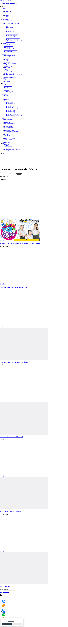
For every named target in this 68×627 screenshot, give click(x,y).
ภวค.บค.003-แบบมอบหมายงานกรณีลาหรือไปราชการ (8, 173)
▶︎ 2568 (7, 70)
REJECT (17, 623)
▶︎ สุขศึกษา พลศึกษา (8, 64)
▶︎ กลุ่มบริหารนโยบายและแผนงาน (10, 50)
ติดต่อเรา (4, 78)
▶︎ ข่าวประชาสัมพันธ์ (8, 11)
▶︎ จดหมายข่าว (7, 88)
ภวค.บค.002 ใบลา (5, 586)
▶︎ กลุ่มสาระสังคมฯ (9, 32)
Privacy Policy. (11, 621)
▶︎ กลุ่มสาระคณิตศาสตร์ (10, 28)
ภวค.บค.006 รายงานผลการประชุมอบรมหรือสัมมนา (14, 362)
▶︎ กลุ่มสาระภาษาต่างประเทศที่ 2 (12, 39)
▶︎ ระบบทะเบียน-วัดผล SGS (9, 73)
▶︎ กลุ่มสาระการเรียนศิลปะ (11, 36)
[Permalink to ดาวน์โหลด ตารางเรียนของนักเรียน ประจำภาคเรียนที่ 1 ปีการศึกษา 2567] (20, 241)
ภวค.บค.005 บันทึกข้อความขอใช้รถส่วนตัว (11, 437)
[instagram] (5, 592)
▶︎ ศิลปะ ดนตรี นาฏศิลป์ (8, 66)
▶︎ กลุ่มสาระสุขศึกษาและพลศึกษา (12, 35)
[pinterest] (9, 592)
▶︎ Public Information (7, 69)
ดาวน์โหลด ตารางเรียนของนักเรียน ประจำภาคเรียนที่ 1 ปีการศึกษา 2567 (20, 244)
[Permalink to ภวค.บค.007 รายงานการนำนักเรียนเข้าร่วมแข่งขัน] (2, 284)
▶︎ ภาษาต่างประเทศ (8, 62)
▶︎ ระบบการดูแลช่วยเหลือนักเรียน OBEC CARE (13, 74)
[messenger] (4, 592)
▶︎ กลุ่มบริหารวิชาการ (8, 44)
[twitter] (3, 592)
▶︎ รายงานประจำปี (9, 16)
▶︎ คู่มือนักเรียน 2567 (10, 92)
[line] (2, 592)
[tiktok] (8, 592)
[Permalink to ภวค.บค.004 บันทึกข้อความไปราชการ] (24, 509)
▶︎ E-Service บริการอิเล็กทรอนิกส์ (10, 77)
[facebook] (0, 592)
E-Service (4, 68)
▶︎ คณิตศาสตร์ (7, 58)
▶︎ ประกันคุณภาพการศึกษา (9, 52)
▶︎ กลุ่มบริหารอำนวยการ (8, 46)
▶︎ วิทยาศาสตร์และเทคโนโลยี (9, 55)
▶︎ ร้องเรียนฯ (6, 79)
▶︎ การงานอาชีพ (7, 67)
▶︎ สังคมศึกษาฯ (7, 60)
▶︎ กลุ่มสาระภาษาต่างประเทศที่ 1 (12, 34)
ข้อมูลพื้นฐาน (5, 19)
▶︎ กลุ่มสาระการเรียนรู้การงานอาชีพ (13, 38)
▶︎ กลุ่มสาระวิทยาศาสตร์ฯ (11, 30)
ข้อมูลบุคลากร (7, 26)
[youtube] (7, 592)
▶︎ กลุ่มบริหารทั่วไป (7, 47)
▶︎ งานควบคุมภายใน (8, 51)
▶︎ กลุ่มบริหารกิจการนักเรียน (9, 48)
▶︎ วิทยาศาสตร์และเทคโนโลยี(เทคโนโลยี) (14, 40)
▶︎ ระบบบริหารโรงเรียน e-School (10, 71)
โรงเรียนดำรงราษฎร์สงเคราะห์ (8, 3)
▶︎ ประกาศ (6, 12)
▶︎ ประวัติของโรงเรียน (8, 20)
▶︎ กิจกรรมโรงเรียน (7, 84)
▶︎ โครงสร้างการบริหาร (8, 96)
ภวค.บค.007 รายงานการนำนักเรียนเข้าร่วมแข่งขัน (13, 287)
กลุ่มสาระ (4, 54)
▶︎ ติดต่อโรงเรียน (7, 81)
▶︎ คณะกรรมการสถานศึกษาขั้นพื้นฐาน (11, 23)
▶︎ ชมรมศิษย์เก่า (7, 24)
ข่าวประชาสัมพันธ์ (3, 218)
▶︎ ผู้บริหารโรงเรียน (9, 27)
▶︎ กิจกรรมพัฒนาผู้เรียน (10, 42)
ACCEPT (7, 623)
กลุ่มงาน (4, 43)
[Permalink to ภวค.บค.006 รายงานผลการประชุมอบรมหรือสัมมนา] (24, 359)
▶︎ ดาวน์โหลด (6, 15)
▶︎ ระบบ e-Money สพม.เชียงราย (10, 75)
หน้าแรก (4, 8)
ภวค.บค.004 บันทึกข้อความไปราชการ (10, 512)
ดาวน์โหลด (19, 173)
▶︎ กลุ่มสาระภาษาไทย (10, 31)
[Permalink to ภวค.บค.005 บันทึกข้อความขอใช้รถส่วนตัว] (24, 434)
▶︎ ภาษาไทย (6, 59)
